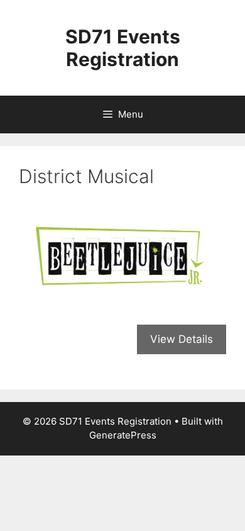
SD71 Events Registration (122, 47)
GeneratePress (122, 435)
